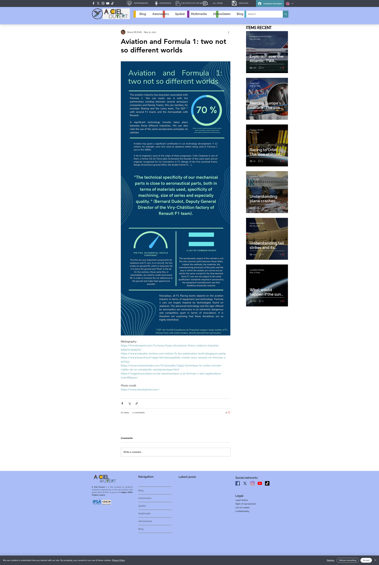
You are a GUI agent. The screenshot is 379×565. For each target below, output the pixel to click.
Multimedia (144, 513)
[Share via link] (136, 403)
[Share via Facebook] (122, 403)
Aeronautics (144, 498)
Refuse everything (347, 560)
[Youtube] (260, 483)
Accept (366, 560)
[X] (245, 483)
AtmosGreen (145, 521)
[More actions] (228, 32)
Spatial (142, 505)
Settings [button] (330, 560)
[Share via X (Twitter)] (129, 403)
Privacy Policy (118, 560)
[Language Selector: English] (289, 3)
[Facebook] (93, 3)
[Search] (285, 14)
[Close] (375, 560)
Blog (140, 490)
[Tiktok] (267, 483)
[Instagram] (252, 483)
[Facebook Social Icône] (237, 483)
